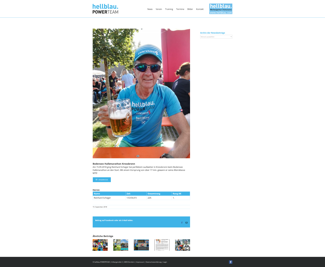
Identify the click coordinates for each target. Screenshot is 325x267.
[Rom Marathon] (141, 240)
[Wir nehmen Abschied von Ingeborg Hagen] (100, 240)
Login (165, 262)
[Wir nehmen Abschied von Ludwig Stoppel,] (162, 240)
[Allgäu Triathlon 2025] (182, 240)
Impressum (140, 262)
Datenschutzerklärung (153, 262)
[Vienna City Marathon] (120, 240)
